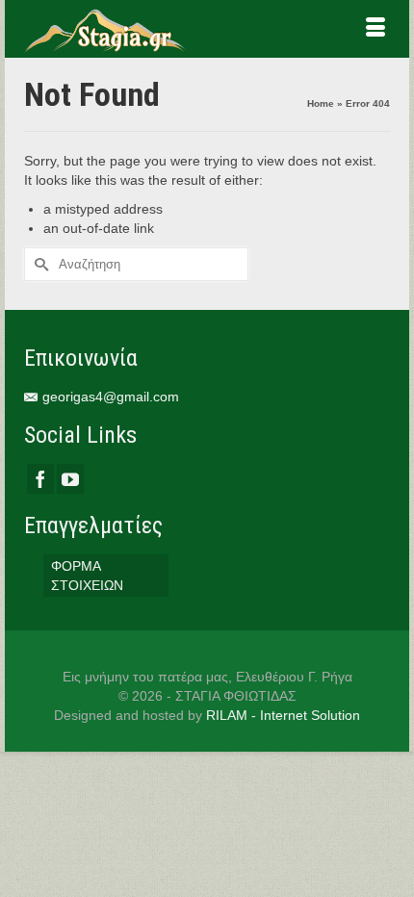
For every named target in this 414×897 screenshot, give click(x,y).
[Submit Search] (38, 264)
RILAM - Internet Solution (283, 715)
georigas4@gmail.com (110, 396)
